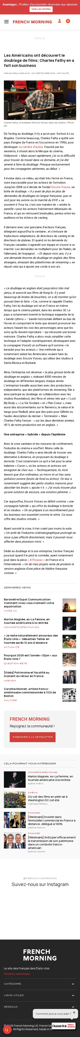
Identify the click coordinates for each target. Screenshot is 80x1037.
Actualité (63, 73)
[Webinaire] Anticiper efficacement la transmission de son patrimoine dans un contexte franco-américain (52, 842)
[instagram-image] (15, 902)
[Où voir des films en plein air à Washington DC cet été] (15, 800)
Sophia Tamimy (37, 828)
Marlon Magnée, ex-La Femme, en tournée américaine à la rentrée (27, 621)
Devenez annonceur (17, 974)
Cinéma (32, 793)
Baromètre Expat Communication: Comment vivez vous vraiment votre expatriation (29, 603)
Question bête (15, 663)
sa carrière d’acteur (31, 147)
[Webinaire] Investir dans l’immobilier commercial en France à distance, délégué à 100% (52, 820)
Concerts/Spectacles (21, 627)
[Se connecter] (59, 21)
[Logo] (32, 21)
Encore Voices (60, 187)
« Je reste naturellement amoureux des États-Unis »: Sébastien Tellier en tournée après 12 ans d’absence (31, 639)
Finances (34, 813)
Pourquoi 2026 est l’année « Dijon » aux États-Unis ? (30, 657)
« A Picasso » (37, 560)
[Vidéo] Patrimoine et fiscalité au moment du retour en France (26, 674)
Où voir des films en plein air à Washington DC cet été (48, 798)
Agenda (10, 681)
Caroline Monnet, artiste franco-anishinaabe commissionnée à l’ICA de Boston (30, 692)
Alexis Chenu (36, 784)
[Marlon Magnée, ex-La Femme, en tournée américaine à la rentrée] (15, 779)
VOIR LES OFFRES (41, 9)
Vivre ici (10, 611)
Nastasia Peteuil (38, 804)
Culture (10, 700)
